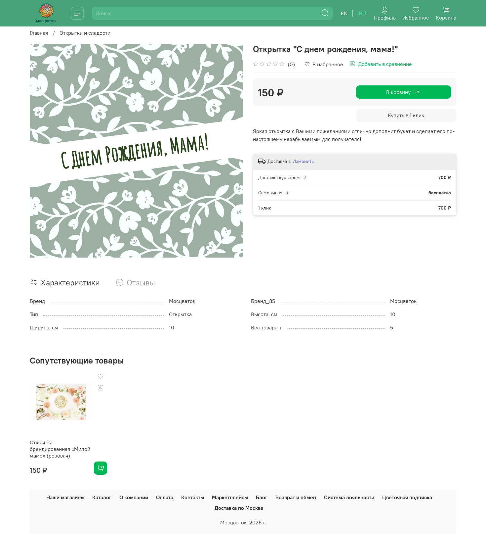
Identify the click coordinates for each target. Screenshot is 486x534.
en (344, 13)
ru (362, 13)
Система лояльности (349, 497)
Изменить (303, 161)
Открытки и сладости (85, 32)
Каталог (101, 497)
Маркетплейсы (230, 497)
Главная (39, 32)
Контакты (192, 497)
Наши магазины (65, 497)
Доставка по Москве (239, 508)
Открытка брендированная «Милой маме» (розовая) (60, 449)
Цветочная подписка (407, 497)
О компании (133, 497)
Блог (261, 497)
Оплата (164, 497)
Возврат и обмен (295, 497)
